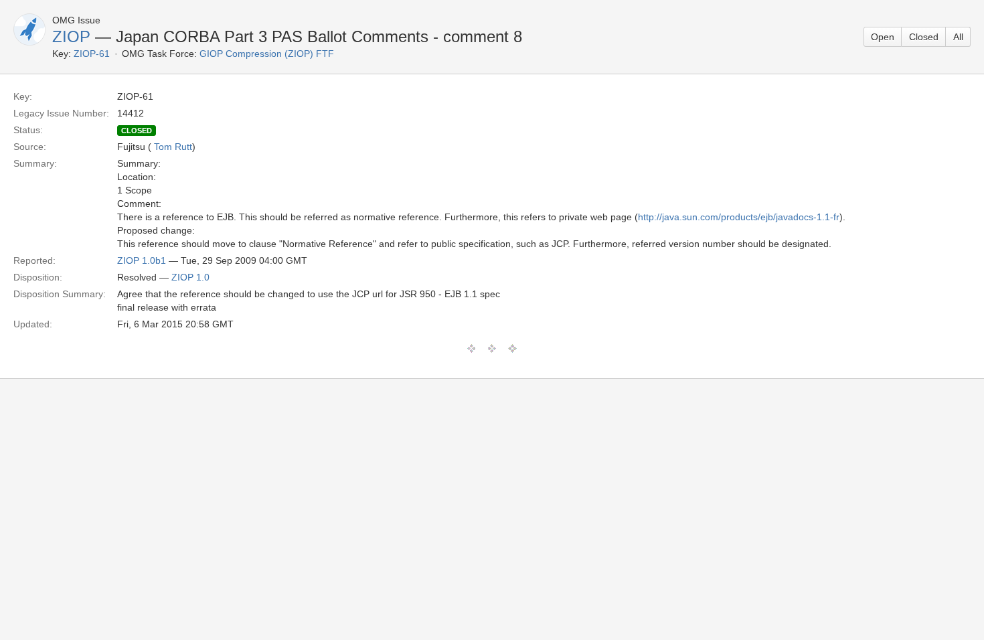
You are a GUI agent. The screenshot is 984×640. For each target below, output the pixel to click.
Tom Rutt (173, 146)
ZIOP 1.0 (190, 277)
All (958, 36)
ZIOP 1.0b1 (141, 260)
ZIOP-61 (92, 53)
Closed (923, 36)
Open (882, 36)
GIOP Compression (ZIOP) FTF (266, 53)
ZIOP (71, 36)
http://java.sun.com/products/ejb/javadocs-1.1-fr (738, 217)
